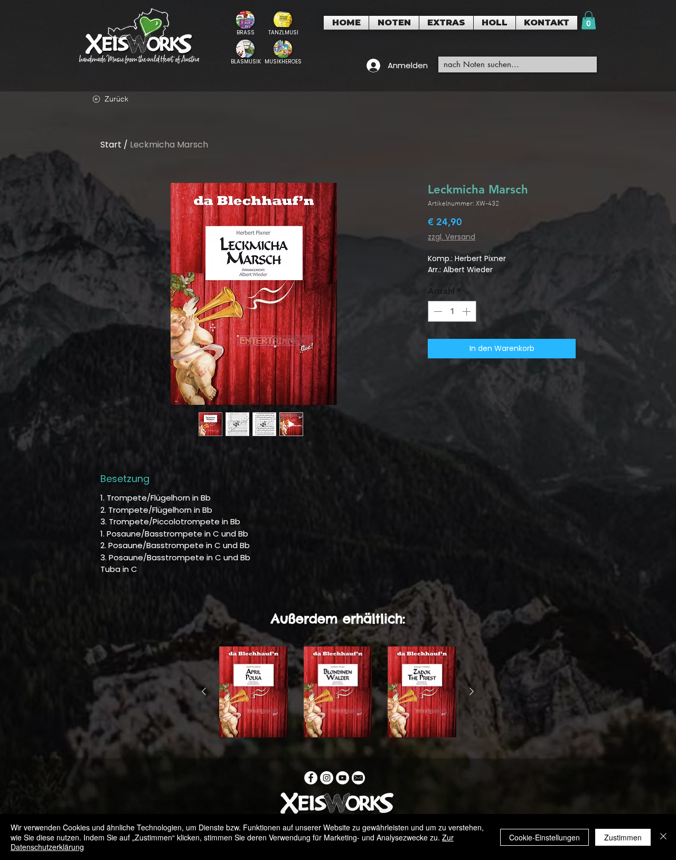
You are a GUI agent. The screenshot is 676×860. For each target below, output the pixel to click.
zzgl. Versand (451, 237)
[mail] (358, 777)
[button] (394, 23)
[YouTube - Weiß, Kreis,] (342, 777)
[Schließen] (663, 837)
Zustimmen (623, 837)
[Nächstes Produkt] (471, 691)
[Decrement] (436, 311)
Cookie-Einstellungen (544, 837)
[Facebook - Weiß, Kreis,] (310, 777)
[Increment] (467, 311)
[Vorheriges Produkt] (204, 691)
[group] (338, 691)
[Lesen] (245, 23)
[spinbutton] (452, 311)
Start (110, 144)
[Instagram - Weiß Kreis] (326, 777)
